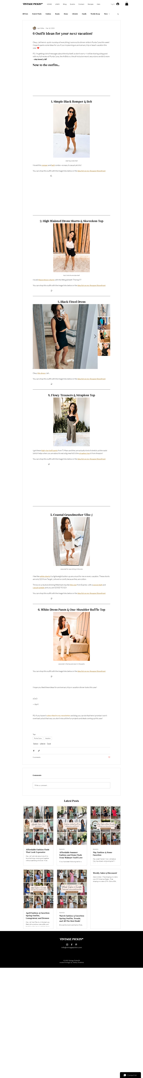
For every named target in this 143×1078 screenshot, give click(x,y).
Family (84, 14)
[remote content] (71, 80)
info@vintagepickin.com (71, 947)
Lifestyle (75, 14)
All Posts (25, 14)
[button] (126, 3)
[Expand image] (65, 336)
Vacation (48, 738)
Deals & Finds (36, 14)
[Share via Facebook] (34, 751)
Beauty (57, 14)
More (106, 14)
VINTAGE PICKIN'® (33, 4)
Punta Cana (38, 738)
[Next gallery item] (95, 336)
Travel (49, 743)
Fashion (48, 14)
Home (66, 14)
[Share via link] (39, 751)
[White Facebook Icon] (71, 944)
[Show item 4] (104, 349)
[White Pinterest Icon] (76, 944)
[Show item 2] (104, 323)
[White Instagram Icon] (67, 944)
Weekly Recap (95, 14)
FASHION (62, 849)
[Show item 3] (104, 336)
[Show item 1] (104, 310)
